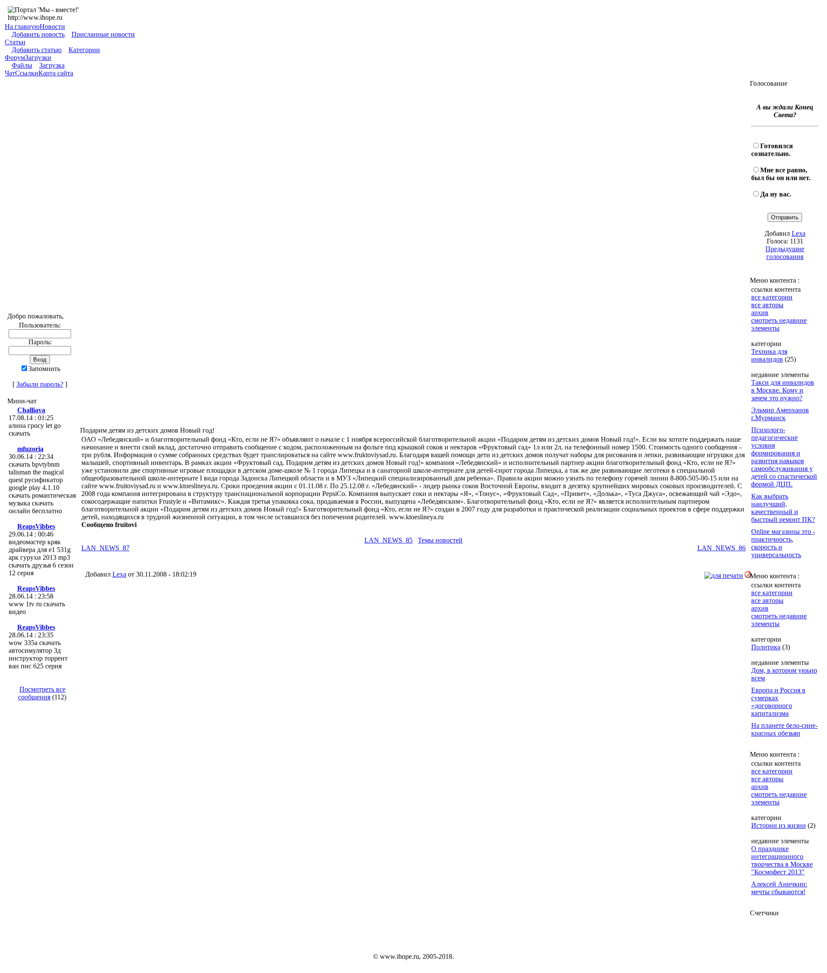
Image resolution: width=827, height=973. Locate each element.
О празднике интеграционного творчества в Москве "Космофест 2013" (782, 860)
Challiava (31, 410)
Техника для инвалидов (769, 355)
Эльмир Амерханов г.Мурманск (780, 413)
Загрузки (38, 57)
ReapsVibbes (36, 526)
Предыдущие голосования (784, 252)
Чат (10, 73)
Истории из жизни (778, 825)
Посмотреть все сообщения (41, 693)
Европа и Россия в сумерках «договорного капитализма (778, 701)
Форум (15, 57)
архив (759, 312)
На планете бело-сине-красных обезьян (784, 729)
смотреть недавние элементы (779, 324)
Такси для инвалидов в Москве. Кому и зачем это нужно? (782, 390)
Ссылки (26, 73)
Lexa (119, 574)
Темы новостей (440, 540)
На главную (22, 26)
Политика (765, 647)
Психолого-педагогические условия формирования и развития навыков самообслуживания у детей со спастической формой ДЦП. (784, 457)
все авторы (767, 305)
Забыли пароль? (39, 384)
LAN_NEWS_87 (105, 548)
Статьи (15, 42)
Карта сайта (55, 73)
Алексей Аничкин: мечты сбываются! (779, 887)
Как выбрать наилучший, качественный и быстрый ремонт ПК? (783, 508)
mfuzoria (30, 448)
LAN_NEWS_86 (721, 548)
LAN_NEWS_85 (388, 540)
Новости (52, 26)
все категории (772, 297)
